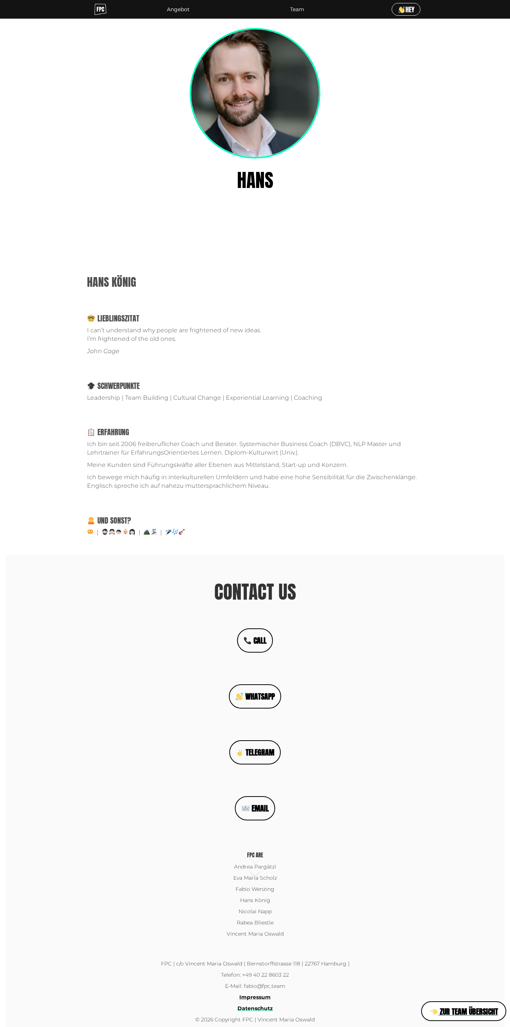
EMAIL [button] (259, 808)
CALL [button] (259, 640)
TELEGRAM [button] (259, 752)
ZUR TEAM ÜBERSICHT (468, 1011)
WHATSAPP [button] (259, 696)
